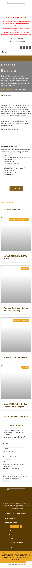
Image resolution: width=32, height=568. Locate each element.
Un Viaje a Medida (12, 209)
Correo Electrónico (10, 451)
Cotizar (5, 481)
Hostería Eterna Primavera (15, 357)
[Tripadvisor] (30, 47)
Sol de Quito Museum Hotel (16, 417)
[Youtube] (24, 47)
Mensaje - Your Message (11, 468)
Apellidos (6, 448)
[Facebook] (21, 47)
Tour (4, 461)
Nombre (5, 443)
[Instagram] (27, 47)
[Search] (29, 52)
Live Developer (21, 564)
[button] (16, 57)
